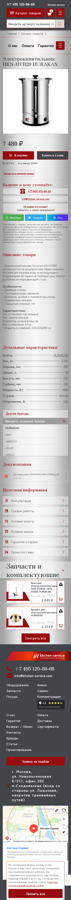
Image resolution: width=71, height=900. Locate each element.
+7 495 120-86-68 (20, 4)
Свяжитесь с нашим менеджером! (35, 208)
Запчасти (13, 691)
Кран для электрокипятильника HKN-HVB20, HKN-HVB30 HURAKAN (44, 587)
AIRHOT (10, 455)
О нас (13, 45)
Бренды (12, 738)
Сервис (42, 691)
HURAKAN (12, 428)
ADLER (9, 448)
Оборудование (17, 685)
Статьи (11, 744)
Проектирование (18, 749)
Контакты (13, 732)
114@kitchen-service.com (35, 199)
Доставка (44, 721)
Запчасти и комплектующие (18, 173)
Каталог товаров (32, 33)
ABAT (8, 434)
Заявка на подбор (35, 761)
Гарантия (46, 45)
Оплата (28, 45)
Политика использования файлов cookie (33, 883)
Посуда (11, 696)
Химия (42, 685)
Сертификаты (48, 726)
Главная (11, 33)
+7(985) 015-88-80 (39, 191)
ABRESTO (11, 441)
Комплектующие (49, 696)
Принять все (35, 893)
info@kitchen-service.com (33, 675)
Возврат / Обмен (19, 726)
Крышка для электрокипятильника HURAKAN (44, 612)
